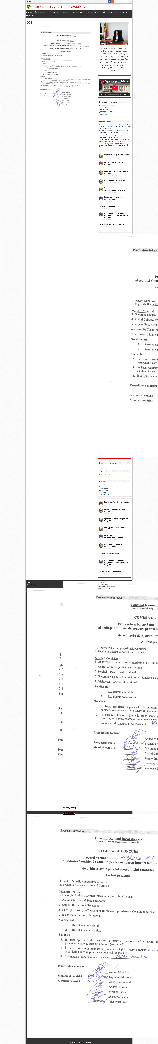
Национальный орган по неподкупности (113, 198)
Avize (100, 487)
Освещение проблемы (106, 107)
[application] (114, 87)
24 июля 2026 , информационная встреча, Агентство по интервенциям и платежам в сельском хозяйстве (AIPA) (112, 143)
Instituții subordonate (105, 111)
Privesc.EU (102, 113)
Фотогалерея (103, 492)
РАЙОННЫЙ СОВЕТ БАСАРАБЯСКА (58, 6)
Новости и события (105, 494)
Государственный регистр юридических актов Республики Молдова (116, 215)
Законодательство (105, 109)
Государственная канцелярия (115, 180)
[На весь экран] (128, 94)
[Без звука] (125, 94)
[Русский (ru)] (27, 2)
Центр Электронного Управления (111, 224)
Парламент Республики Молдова (116, 155)
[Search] (130, 1)
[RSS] (112, 1)
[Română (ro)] (30, 2)
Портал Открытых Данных (109, 206)
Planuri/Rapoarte (104, 115)
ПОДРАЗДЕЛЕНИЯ (77, 12)
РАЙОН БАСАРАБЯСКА (40, 12)
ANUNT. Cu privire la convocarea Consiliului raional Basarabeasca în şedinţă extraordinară (114, 135)
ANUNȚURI (102, 485)
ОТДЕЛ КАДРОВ (112, 12)
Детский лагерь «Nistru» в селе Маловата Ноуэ (114, 130)
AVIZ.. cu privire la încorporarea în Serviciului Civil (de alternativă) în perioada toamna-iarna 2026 (114, 126)
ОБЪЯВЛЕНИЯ (122, 12)
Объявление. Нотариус (106, 139)
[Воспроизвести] (101, 94)
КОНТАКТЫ (29, 16)
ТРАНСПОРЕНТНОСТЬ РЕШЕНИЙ (94, 12)
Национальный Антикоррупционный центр (114, 189)
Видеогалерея (103, 490)
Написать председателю (106, 105)
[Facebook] (109, 1)
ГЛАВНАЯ (29, 12)
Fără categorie (103, 489)
